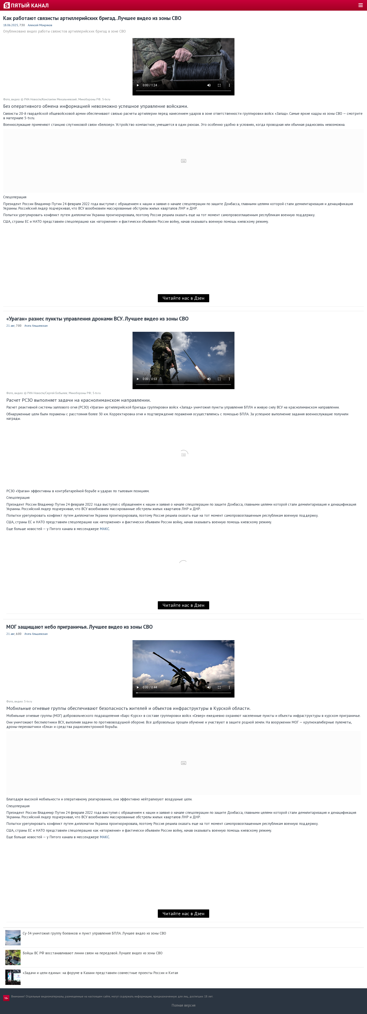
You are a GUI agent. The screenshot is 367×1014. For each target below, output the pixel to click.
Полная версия (183, 1005)
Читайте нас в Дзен (183, 298)
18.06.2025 (10, 25)
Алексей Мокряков (40, 25)
